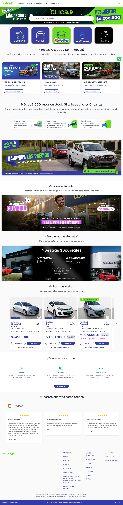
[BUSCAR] (115, 3)
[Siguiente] (119, 158)
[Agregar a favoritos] (39, 317)
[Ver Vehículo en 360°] (38, 323)
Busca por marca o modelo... (45, 18)
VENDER (29, 3)
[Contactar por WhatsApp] (119, 59)
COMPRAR (19, 3)
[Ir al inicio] (7, 3)
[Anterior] (4, 158)
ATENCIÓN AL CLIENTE (41, 3)
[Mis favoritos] (119, 3)
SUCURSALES (55, 3)
